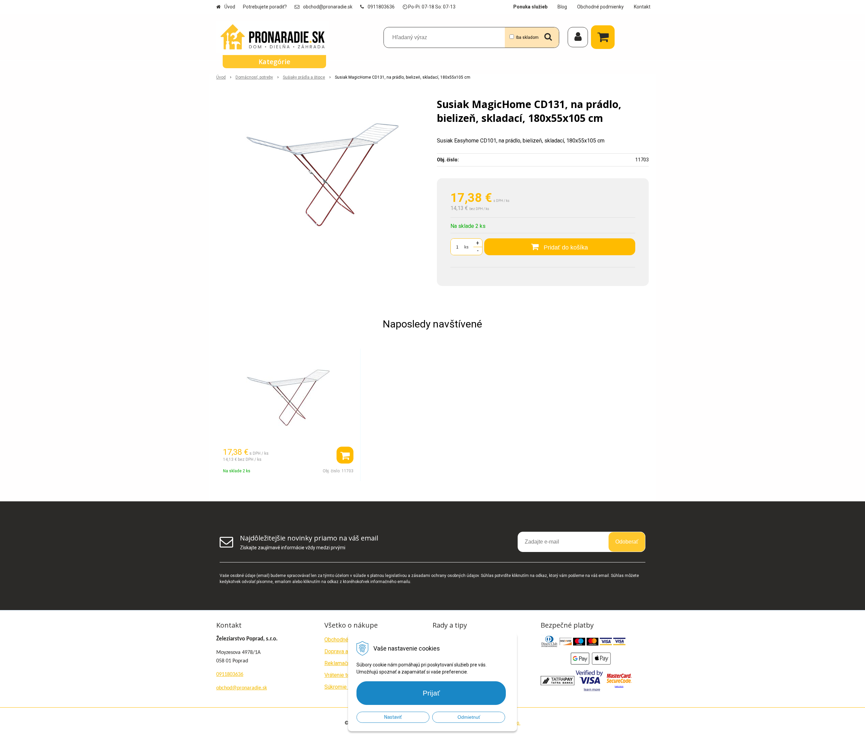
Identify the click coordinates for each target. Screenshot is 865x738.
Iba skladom (527, 37)
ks (466, 247)
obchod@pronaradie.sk (327, 6)
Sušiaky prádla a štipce (304, 77)
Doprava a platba (344, 651)
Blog (562, 6)
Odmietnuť (469, 717)
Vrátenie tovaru (342, 675)
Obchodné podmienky (600, 6)
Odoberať (626, 542)
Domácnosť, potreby (254, 77)
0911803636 (381, 6)
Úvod (229, 6)
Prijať (431, 693)
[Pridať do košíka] (345, 455)
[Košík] (604, 37)
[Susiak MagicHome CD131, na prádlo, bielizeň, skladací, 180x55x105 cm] (322, 175)
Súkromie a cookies (347, 687)
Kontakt (642, 6)
